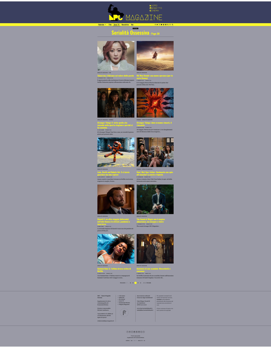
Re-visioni (122, 299)
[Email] (170, 24)
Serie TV (116, 24)
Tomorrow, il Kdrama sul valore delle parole (115, 75)
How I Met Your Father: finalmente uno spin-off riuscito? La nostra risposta (155, 173)
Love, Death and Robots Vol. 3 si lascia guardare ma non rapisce (113, 173)
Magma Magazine (124, 304)
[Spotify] (164, 24)
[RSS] (168, 24)
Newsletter (125, 24)
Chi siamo (122, 296)
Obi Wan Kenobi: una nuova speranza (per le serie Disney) (155, 77)
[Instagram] (159, 24)
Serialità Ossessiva (102, 72)
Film (110, 24)
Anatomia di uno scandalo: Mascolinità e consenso (153, 270)
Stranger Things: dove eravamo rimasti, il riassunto (154, 124)
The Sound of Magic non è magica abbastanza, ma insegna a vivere (151, 220)
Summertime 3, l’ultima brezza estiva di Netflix (114, 270)
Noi (132, 24)
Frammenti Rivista (102, 305)
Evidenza (111, 119)
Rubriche (101, 24)
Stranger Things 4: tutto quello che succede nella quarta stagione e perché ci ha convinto (115, 125)
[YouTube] (161, 24)
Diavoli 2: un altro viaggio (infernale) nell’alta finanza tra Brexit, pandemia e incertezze (113, 222)
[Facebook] (155, 24)
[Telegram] (166, 24)
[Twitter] (157, 24)
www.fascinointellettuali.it (144, 308)
